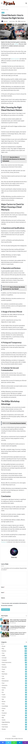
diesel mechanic (15, 58)
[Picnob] (9, 3)
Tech (7, 9)
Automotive (4, 685)
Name (3, 587)
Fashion (4, 664)
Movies (3, 701)
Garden (3, 719)
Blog (3, 648)
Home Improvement (6, 662)
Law (3, 676)
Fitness (3, 708)
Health (3, 655)
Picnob (3, 646)
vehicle (16, 44)
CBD (3, 710)
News (3, 671)
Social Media (5, 706)
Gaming (4, 687)
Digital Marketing (6, 722)
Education (4, 667)
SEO (3, 690)
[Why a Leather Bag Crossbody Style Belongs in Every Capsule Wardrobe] (5, 621)
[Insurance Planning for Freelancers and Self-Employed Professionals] (5, 628)
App (3, 699)
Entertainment (5, 680)
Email (2, 592)
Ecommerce (5, 724)
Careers (4, 696)
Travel (3, 669)
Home (3, 9)
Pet (3, 692)
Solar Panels (5, 726)
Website (3, 597)
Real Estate (4, 673)
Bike (3, 717)
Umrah (3, 715)
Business (4, 650)
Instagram (4, 660)
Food (3, 683)
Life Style (4, 657)
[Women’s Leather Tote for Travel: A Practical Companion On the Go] (5, 634)
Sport (3, 678)
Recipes (4, 729)
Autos (3, 703)
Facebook (4, 713)
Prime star (14, 557)
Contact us (4, 542)
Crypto (3, 694)
